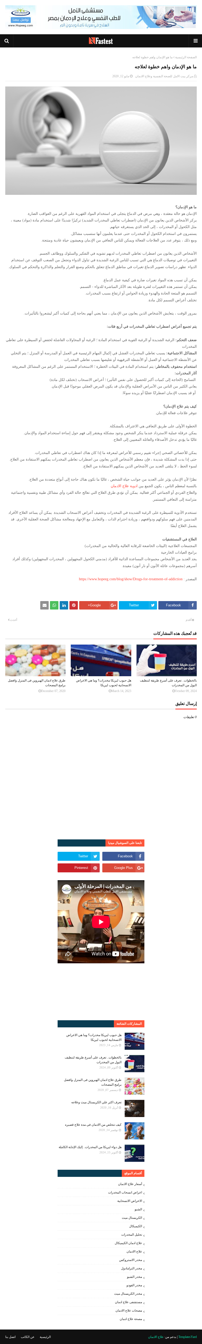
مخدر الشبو (134, 1277)
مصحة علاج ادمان (131, 1319)
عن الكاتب (27, 1337)
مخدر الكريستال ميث (128, 1293)
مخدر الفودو (134, 1285)
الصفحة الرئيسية (186, 57)
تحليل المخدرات (131, 1234)
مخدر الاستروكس (130, 1260)
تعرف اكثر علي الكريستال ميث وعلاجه (96, 1102)
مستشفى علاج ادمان (128, 1302)
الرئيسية (45, 1337)
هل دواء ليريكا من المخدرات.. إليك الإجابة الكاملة (90, 1147)
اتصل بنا (10, 1337)
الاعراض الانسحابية (129, 1201)
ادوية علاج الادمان (124, 486)
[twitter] (79, 856)
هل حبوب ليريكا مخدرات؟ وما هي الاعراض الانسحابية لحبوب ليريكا (103, 683)
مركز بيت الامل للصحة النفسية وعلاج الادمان (164, 76)
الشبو (138, 1209)
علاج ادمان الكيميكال (128, 1243)
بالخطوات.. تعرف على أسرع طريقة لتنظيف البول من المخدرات (168, 683)
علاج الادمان (134, 1251)
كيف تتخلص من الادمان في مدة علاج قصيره (93, 1125)
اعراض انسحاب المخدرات (125, 1192)
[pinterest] (79, 867)
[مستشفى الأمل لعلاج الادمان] (101, 28)
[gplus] (123, 867)
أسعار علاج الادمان (130, 1184)
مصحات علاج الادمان (128, 1310)
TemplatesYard (187, 1337)
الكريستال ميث (132, 1218)
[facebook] (123, 856)
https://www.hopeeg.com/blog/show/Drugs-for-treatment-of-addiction (131, 579)
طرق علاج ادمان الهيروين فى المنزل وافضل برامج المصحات (36, 683)
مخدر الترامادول (131, 1268)
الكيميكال (135, 1226)
